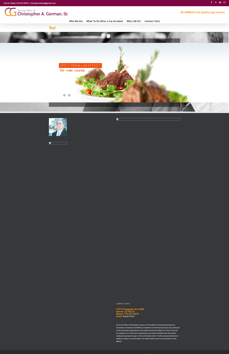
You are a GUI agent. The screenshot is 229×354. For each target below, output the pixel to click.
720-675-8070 (22, 3)
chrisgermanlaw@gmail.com (43, 3)
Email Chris (128, 316)
